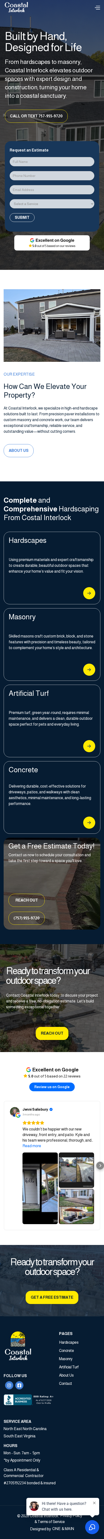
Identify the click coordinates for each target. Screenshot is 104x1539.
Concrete (66, 1351)
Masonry (66, 1359)
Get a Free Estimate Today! (51, 846)
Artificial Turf (69, 1367)
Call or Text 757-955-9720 (36, 116)
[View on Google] (15, 1112)
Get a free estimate (52, 1297)
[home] (19, 7)
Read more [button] (31, 1146)
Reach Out (26, 900)
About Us (19, 450)
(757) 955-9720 (27, 918)
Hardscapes (68, 1342)
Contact (65, 1383)
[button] (97, 7)
